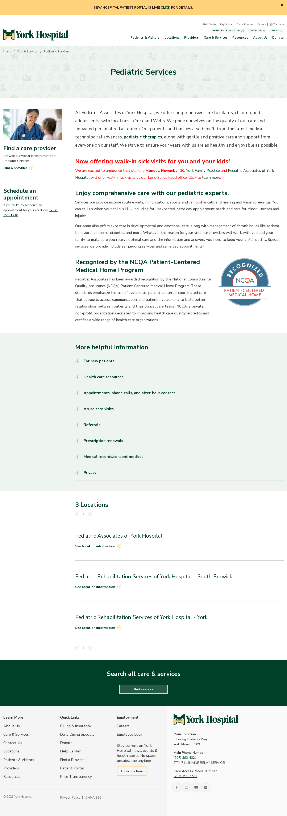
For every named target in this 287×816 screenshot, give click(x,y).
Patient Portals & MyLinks (226, 30)
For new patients (99, 361)
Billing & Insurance (75, 726)
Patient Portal (72, 768)
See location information (95, 546)
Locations (172, 37)
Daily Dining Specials (77, 734)
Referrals (92, 424)
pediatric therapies (143, 137)
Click (165, 7)
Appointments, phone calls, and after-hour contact (129, 392)
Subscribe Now (131, 771)
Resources (240, 37)
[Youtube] (196, 787)
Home (7, 51)
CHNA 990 (93, 797)
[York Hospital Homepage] (206, 719)
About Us (260, 37)
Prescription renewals (103, 440)
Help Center (209, 24)
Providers (191, 37)
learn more (211, 177)
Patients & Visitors (144, 37)
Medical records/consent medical (113, 456)
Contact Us (256, 30)
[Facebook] (177, 787)
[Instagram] (186, 787)
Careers (261, 24)
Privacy (90, 472)
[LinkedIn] (206, 787)
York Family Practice (203, 170)
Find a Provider (245, 24)
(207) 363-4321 (185, 757)
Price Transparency (76, 776)
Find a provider (15, 168)
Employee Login (130, 734)
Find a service (143, 689)
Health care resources (104, 376)
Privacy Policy (70, 797)
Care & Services (216, 37)
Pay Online (226, 24)
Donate (278, 37)
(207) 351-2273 (185, 776)
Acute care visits (99, 408)
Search (275, 30)
